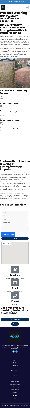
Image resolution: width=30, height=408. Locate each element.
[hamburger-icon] (27, 7)
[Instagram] (16, 351)
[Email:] (15, 282)
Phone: (15, 301)
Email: (15, 288)
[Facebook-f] (13, 351)
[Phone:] (15, 295)
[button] (15, 398)
